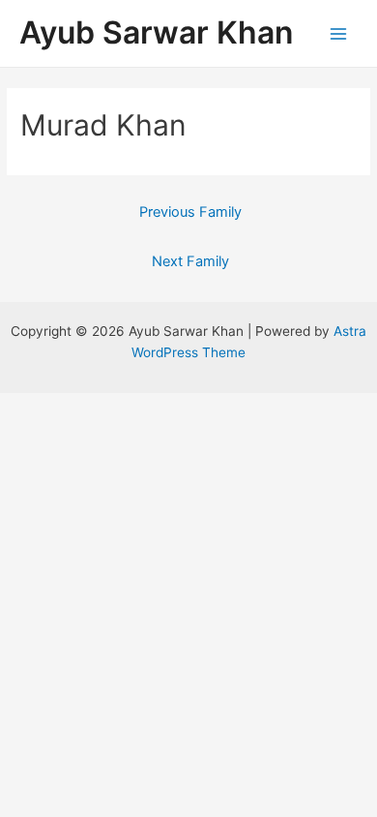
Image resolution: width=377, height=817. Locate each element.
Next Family (190, 261)
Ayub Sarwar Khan (156, 32)
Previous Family (190, 212)
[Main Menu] (339, 33)
